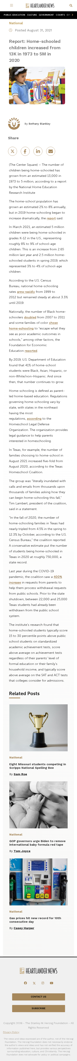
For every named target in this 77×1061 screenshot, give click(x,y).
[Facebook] (25, 983)
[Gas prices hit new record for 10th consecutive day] (38, 881)
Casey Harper (24, 928)
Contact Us (38, 996)
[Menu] (12, 5)
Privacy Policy (11, 1032)
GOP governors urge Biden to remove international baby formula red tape (37, 842)
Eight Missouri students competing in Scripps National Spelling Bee (37, 766)
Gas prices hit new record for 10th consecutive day (35, 919)
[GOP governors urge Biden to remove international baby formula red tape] (38, 804)
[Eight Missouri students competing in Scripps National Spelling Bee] (38, 727)
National (16, 23)
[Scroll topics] (72, 15)
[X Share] (13, 152)
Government (46, 15)
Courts (60, 15)
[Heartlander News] (40, 5)
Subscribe (38, 1008)
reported (31, 351)
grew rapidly (26, 292)
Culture (32, 15)
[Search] (71, 5)
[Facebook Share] (25, 152)
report (51, 218)
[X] (34, 983)
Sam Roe (20, 774)
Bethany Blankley (39, 123)
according (34, 418)
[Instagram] (43, 983)
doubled (30, 317)
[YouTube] (51, 983)
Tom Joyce (22, 851)
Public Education (14, 15)
